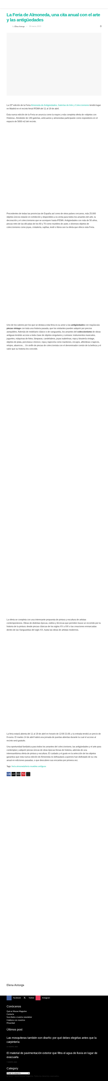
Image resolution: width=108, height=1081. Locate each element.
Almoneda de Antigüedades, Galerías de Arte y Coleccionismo (60, 105)
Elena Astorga (19, 26)
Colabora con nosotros (16, 1020)
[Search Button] (100, 4)
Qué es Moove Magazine (17, 1011)
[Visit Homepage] (54, 4)
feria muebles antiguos (35, 766)
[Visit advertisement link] (54, 828)
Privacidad (11, 1023)
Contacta (10, 1014)
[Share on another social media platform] (28, 774)
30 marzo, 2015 (35, 26)
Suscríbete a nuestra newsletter (19, 1017)
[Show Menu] (8, 4)
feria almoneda (18, 766)
